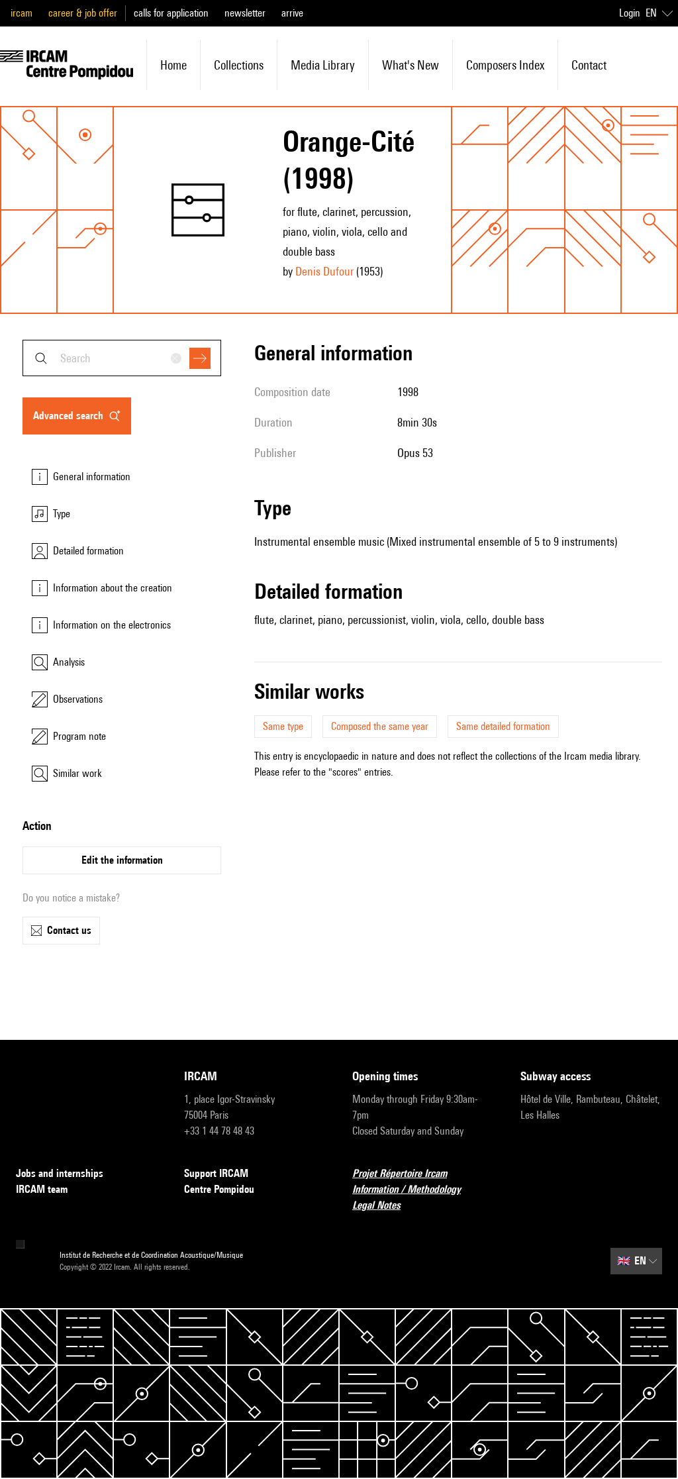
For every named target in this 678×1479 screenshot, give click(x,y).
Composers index (505, 65)
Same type (283, 726)
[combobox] (122, 358)
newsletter (245, 13)
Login (629, 13)
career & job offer (82, 13)
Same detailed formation (503, 726)
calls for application (171, 13)
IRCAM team (42, 1189)
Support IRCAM (216, 1173)
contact (588, 65)
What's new (410, 65)
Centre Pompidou (219, 1189)
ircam (21, 13)
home (173, 65)
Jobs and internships (59, 1173)
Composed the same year (379, 726)
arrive (292, 13)
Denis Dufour (324, 271)
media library (323, 65)
